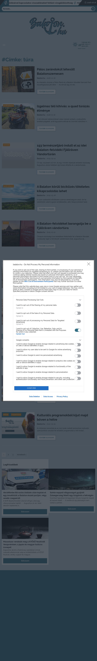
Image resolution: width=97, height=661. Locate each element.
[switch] (78, 305)
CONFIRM (31, 388)
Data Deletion (34, 396)
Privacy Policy (62, 396)
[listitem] (48, 300)
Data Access (48, 396)
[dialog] (48, 330)
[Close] (89, 264)
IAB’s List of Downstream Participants (38, 281)
